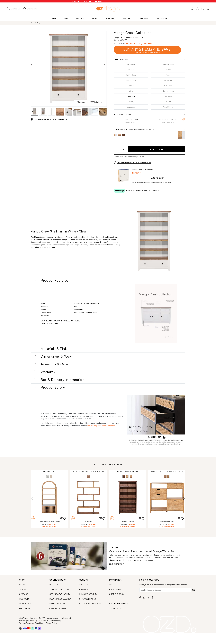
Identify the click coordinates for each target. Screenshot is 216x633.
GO (193, 590)
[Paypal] (36, 628)
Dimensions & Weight (58, 356)
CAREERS (83, 589)
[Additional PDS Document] (156, 313)
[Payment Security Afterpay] (32, 628)
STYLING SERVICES (87, 599)
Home (32, 23)
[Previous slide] (32, 65)
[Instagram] (144, 597)
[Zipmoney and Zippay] (39, 628)
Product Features (55, 280)
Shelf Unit (121, 59)
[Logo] (108, 8)
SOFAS (22, 585)
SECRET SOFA (115, 608)
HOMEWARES (25, 604)
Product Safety (53, 387)
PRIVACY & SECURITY (88, 594)
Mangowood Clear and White (134, 129)
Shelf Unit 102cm (124, 114)
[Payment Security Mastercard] (29, 628)
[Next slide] (105, 65)
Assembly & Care (54, 364)
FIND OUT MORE (116, 564)
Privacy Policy (51, 623)
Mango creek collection (44, 23)
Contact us (15, 9)
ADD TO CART (156, 149)
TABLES (22, 589)
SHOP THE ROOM (116, 594)
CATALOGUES (115, 589)
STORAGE (23, 594)
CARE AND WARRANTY (59, 608)
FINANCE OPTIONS (57, 604)
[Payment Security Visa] (25, 628)
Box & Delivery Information (62, 380)
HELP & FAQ (54, 585)
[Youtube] (148, 597)
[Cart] (207, 8)
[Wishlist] (203, 8)
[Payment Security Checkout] (20, 628)
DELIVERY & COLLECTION (60, 599)
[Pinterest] (153, 597)
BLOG (111, 585)
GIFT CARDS (24, 608)
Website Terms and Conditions (31, 623)
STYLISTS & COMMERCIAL (90, 604)
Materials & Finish (55, 349)
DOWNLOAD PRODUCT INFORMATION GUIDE (60, 321)
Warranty (48, 372)
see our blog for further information (101, 425)
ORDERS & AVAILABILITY (51, 324)
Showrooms (32, 9)
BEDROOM (24, 599)
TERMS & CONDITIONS (59, 589)
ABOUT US (83, 585)
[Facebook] (140, 597)
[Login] (198, 8)
